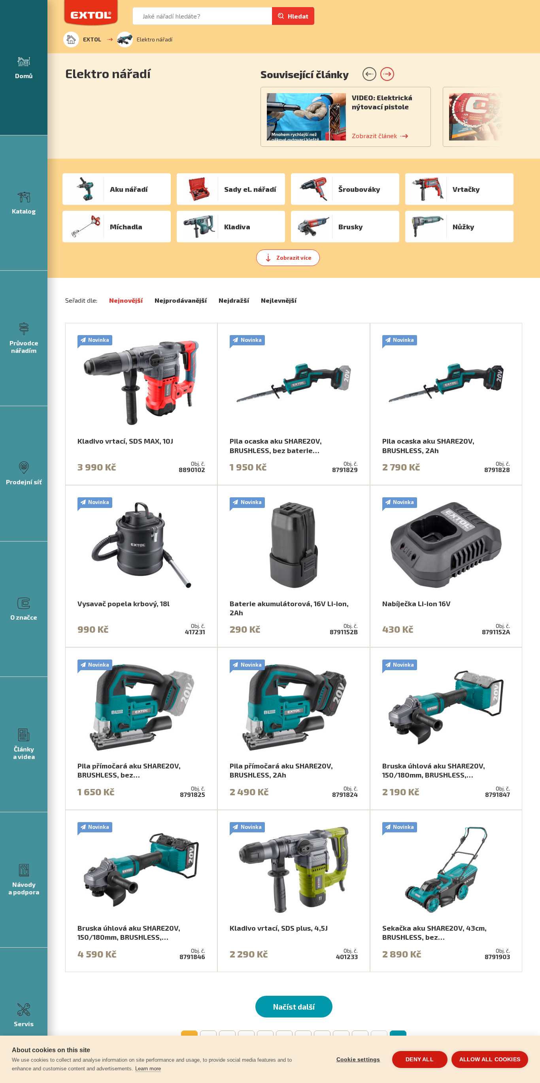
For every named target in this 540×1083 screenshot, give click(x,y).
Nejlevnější (278, 300)
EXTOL (92, 39)
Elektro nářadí (154, 39)
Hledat (298, 16)
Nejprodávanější (181, 300)
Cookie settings (358, 1059)
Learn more (148, 1069)
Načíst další (294, 1006)
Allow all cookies (489, 1059)
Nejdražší (234, 300)
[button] (387, 74)
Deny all (420, 1059)
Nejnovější (126, 300)
